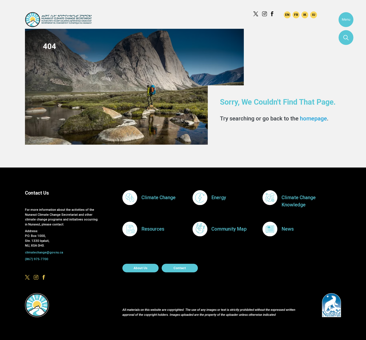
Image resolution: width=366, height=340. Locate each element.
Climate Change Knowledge (299, 201)
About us (140, 268)
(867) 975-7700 (36, 259)
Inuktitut (313, 14)
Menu (346, 19)
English (287, 14)
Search (346, 37)
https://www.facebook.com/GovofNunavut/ (273, 13)
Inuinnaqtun (304, 14)
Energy (218, 197)
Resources (152, 229)
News (288, 229)
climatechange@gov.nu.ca (44, 252)
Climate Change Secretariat (58, 19)
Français (296, 14)
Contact (179, 268)
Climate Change (158, 197)
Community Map (229, 229)
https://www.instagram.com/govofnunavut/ (264, 13)
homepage (313, 118)
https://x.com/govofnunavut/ (255, 13)
